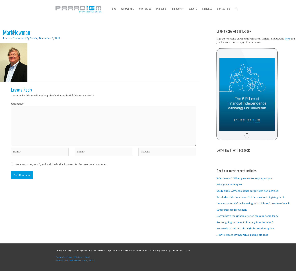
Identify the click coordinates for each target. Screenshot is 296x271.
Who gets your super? (229, 184)
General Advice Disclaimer (68, 260)
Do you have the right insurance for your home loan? (247, 216)
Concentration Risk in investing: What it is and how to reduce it (253, 203)
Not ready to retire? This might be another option (245, 228)
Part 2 (87, 257)
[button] (236, 8)
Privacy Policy (88, 260)
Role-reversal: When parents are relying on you (244, 178)
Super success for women (231, 210)
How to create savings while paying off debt (242, 235)
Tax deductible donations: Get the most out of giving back (250, 197)
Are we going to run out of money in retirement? (244, 222)
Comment (17, 104)
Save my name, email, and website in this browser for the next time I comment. (61, 164)
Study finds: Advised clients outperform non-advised (247, 191)
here (287, 38)
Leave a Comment (13, 38)
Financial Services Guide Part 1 (70, 257)
